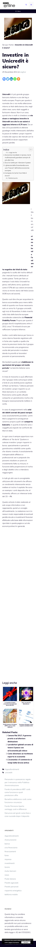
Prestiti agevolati (11, 883)
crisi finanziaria (11, 847)
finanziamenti (10, 851)
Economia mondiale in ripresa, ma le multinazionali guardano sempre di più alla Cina (18, 157)
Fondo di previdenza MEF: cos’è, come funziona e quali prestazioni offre (17, 792)
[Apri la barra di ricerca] (26, 4)
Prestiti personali (11, 886)
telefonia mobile (11, 894)
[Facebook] (4, 79)
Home (11, 45)
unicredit (8, 772)
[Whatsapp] (15, 79)
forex (7, 855)
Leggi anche (13, 152)
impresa (8, 859)
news (7, 875)
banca (7, 844)
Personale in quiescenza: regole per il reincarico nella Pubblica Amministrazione (18, 782)
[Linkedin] (11, 79)
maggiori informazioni (13, 942)
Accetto (26, 942)
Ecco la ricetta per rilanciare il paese (18, 163)
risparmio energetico (13, 890)
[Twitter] (7, 79)
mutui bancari (10, 871)
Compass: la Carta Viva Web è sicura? (16, 174)
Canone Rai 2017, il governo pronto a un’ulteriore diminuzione (19, 738)
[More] (18, 79)
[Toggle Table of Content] (30, 149)
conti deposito (19, 490)
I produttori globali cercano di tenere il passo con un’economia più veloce (20, 747)
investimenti (10, 863)
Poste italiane (10, 879)
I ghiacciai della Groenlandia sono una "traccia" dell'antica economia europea (17, 167)
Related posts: (13, 178)
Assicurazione (10, 840)
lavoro (7, 867)
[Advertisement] (18, 86)
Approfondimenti (12, 769)
